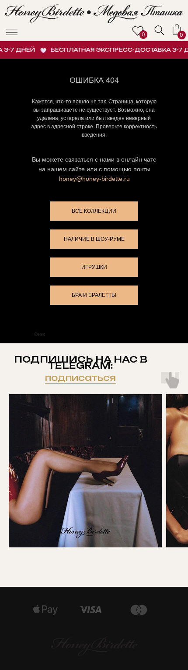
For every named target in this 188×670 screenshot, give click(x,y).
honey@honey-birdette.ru (94, 178)
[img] (159, 30)
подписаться (80, 377)
